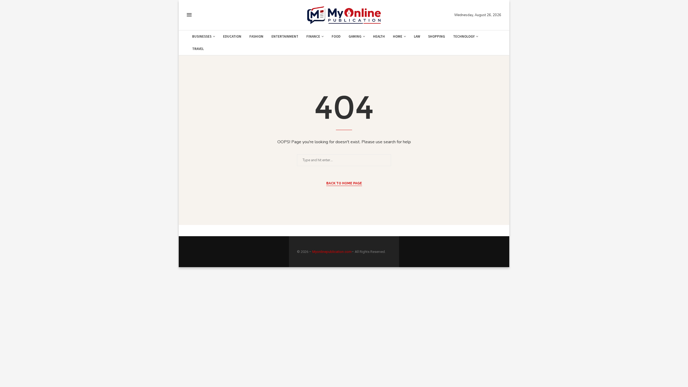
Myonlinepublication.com (332, 252)
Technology (464, 36)
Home (397, 36)
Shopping (436, 36)
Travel (198, 48)
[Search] (199, 15)
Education (232, 36)
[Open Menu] (189, 14)
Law (417, 36)
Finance (313, 36)
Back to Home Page (344, 183)
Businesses (202, 36)
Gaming (355, 36)
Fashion (256, 36)
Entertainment (284, 36)
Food (336, 36)
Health (379, 36)
